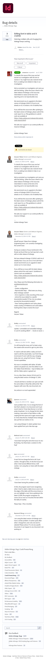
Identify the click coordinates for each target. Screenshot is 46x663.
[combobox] (22, 628)
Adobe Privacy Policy (25, 658)
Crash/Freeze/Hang (26, 549)
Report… (21, 49)
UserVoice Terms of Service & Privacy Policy (23, 656)
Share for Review (10, 612)
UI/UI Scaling (8, 619)
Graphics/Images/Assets (12, 586)
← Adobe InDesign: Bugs (9, 26)
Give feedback (13, 633)
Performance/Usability (11, 601)
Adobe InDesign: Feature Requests (19, 638)
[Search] (39, 627)
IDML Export (8, 588)
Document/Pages (10, 578)
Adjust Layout (9, 562)
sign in (20, 539)
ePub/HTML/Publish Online (12, 583)
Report (32, 161)
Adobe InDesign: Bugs (12, 549)
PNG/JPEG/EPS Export (11, 604)
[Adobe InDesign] (8, 8)
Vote (7, 39)
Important (33, 63)
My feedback (8, 557)
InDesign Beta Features (16, 645)
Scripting (7, 609)
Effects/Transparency (11, 580)
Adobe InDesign (7, 656)
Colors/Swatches (9, 573)
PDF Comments (9, 596)
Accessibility (8, 560)
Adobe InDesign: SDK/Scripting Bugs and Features (23, 641)
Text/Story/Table (9, 617)
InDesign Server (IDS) (11, 591)
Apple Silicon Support (11, 565)
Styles (6, 614)
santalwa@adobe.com (21, 284)
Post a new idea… (10, 552)
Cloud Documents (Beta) (12, 570)
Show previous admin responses (23, 137)
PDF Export (8, 599)
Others (7, 593)
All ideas (7, 555)
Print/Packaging (9, 606)
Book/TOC (8, 567)
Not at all (21, 63)
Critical (21, 67)
